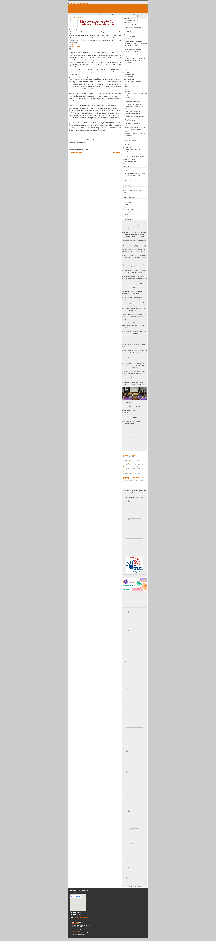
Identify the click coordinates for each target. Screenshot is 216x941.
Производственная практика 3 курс (136, 109)
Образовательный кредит (130, 164)
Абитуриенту (127, 147)
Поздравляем (116, 152)
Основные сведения (130, 24)
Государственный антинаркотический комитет (134, 856)
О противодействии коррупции (132, 190)
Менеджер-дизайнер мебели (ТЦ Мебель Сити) (133, 478)
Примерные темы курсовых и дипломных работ (132, 120)
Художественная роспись (131, 86)
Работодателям (127, 185)
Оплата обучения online (130, 161)
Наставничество (128, 183)
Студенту (126, 89)
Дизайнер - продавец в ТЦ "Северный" (131, 471)
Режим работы (127, 217)
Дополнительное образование (132, 178)
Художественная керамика (132, 84)
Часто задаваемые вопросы (132, 154)
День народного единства (76, 152)
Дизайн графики (129, 74)
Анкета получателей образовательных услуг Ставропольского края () (135, 129)
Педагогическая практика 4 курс (135, 111)
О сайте (126, 69)
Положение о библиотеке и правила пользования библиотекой (134, 174)
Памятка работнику (128, 197)
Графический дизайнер (130, 455)
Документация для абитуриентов (134, 156)
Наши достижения (128, 209)
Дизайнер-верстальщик (130, 463)
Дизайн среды (128, 77)
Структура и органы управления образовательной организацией (133, 28)
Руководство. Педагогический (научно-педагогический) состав (135, 44)
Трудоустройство (128, 188)
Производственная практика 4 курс (136, 113)
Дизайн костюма (129, 79)
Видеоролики (127, 202)
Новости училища (79, 17)
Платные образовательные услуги (134, 58)
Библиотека (126, 169)
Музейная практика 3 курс (133, 104)
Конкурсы (126, 166)
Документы (127, 31)
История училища (128, 214)
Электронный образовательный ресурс (79, 3)
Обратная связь (128, 219)
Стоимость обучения (129, 159)
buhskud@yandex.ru (86, 919)
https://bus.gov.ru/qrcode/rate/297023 (134, 497)
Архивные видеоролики (131, 207)
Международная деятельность (133, 36)
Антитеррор (126, 195)
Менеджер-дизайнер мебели (131, 466)
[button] (71, 2)
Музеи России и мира (130, 138)
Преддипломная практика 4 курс (135, 116)
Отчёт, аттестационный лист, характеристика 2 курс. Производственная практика (134, 99)
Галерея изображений (129, 200)
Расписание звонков (130, 140)
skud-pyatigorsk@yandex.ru (81, 917)
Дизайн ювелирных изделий (132, 81)
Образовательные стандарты (133, 41)
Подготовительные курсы (131, 180)
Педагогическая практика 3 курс (135, 106)
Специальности (127, 72)
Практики (127, 91)
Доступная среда (129, 34)
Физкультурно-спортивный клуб (132, 212)
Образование (128, 38)
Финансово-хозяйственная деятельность (132, 61)
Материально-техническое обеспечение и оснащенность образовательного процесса (133, 49)
